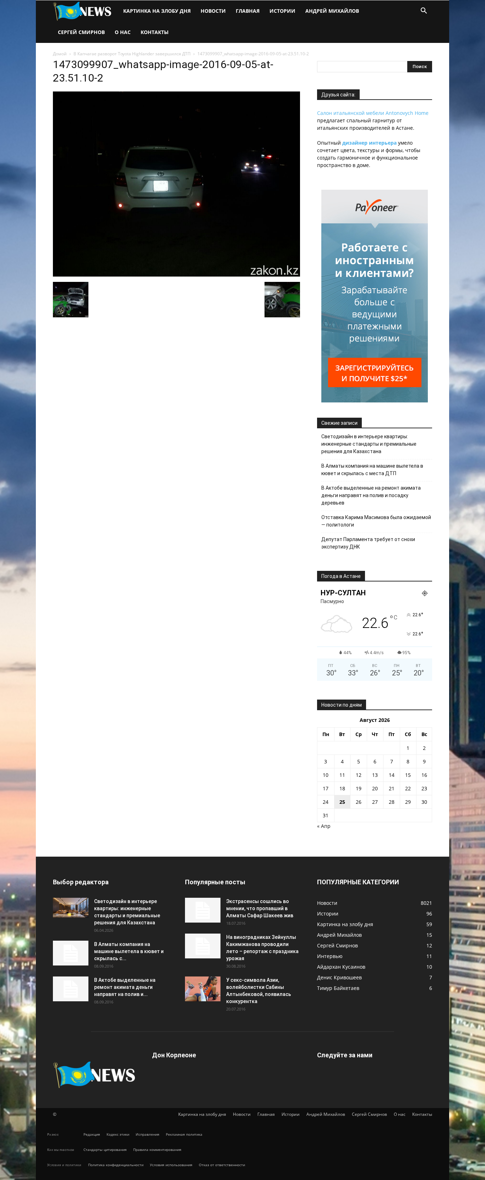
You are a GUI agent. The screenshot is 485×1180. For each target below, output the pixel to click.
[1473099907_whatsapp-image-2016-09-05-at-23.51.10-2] (176, 275)
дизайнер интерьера (369, 142)
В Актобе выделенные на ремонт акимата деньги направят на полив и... (125, 987)
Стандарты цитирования (105, 1149)
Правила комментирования (157, 1149)
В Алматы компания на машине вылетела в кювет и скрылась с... (129, 951)
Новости (213, 10)
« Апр (324, 826)
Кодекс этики (118, 1134)
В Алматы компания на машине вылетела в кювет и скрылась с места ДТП (372, 469)
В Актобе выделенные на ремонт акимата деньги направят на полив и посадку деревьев (371, 495)
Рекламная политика (184, 1134)
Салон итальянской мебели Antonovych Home (373, 113)
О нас (123, 32)
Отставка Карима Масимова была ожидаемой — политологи (376, 521)
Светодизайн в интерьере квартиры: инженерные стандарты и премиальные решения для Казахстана (368, 444)
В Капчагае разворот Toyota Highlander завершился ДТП (132, 54)
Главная (248, 10)
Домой (60, 54)
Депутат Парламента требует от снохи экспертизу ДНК (368, 543)
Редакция (91, 1134)
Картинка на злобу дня (157, 10)
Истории (282, 10)
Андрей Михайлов (332, 10)
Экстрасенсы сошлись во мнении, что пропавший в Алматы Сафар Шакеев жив (259, 908)
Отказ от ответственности (222, 1164)
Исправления (147, 1134)
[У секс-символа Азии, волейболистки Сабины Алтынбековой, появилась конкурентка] (202, 988)
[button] (423, 11)
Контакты (155, 32)
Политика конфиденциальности (115, 1164)
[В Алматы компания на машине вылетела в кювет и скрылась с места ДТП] (70, 953)
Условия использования (171, 1164)
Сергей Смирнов (81, 32)
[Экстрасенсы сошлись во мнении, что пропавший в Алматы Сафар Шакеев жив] (202, 910)
